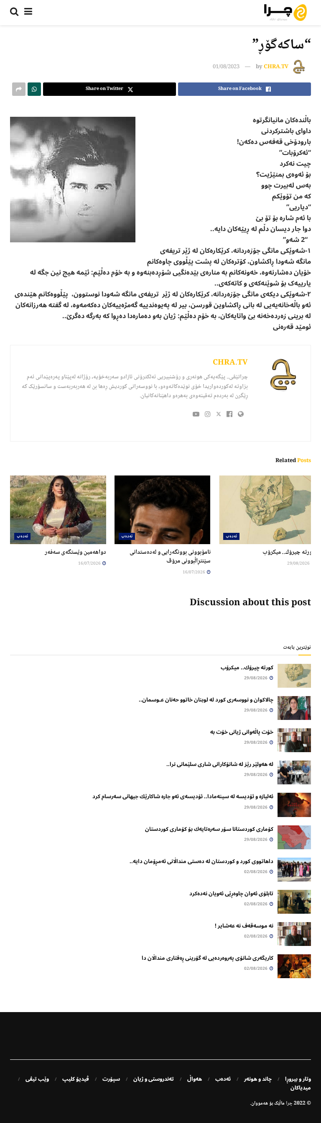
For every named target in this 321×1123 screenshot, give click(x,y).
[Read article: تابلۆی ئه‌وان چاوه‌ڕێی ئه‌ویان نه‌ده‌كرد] (294, 902)
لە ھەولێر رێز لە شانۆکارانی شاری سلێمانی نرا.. (219, 764)
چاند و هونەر (258, 1079)
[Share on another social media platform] (18, 89)
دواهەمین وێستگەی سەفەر (75, 552)
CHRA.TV (276, 67)
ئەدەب (231, 536)
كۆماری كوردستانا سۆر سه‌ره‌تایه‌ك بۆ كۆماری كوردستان (209, 829)
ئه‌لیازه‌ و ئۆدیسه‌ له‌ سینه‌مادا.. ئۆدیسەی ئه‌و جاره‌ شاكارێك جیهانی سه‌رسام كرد (182, 796)
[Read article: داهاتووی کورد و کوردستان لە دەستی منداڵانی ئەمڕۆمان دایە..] (294, 869)
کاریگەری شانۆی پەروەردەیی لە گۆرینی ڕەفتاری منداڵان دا (207, 958)
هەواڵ (194, 1079)
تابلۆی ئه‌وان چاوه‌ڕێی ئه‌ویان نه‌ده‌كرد (231, 893)
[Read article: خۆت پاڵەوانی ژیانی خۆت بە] (294, 740)
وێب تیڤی (37, 1079)
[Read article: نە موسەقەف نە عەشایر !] (294, 934)
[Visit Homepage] (285, 12)
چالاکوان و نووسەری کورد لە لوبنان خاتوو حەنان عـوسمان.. (206, 700)
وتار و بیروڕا (298, 1079)
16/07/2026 (194, 572)
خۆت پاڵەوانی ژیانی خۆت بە (241, 732)
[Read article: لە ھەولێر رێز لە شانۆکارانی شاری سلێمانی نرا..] (294, 772)
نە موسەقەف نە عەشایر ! (244, 926)
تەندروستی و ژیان (153, 1079)
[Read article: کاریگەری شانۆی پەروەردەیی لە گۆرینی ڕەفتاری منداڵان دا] (294, 966)
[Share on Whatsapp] (34, 89)
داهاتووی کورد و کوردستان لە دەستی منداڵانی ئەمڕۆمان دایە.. (201, 861)
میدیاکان (300, 1088)
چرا (289, 1103)
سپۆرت (111, 1079)
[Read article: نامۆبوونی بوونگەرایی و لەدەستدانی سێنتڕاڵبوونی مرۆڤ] (163, 509)
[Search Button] (14, 12)
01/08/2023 (226, 67)
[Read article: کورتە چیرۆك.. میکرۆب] (267, 509)
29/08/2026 (299, 563)
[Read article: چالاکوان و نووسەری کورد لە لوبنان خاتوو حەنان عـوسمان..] (294, 708)
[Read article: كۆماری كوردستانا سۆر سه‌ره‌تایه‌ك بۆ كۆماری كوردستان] (294, 837)
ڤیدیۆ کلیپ (75, 1079)
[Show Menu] (28, 12)
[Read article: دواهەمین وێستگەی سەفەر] (58, 509)
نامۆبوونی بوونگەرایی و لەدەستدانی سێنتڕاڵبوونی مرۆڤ (170, 557)
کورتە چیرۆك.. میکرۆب (288, 552)
